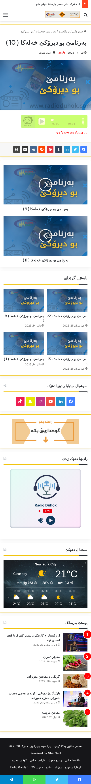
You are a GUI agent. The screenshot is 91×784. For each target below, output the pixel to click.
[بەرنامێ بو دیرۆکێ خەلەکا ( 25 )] (67, 343)
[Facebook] (83, 149)
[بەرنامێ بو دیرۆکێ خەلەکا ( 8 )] (24, 300)
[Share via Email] (25, 149)
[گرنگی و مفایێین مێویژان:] (75, 681)
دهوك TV (37, 767)
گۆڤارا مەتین (19, 760)
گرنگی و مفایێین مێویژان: (43, 676)
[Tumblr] (58, 149)
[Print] (16, 149)
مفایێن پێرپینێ (51, 712)
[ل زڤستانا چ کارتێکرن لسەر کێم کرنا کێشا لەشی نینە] (75, 642)
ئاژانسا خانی (37, 760)
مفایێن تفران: (51, 657)
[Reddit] (41, 149)
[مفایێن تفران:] (75, 663)
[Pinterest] (50, 149)
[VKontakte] (33, 149)
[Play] (50, 520)
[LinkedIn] (67, 149)
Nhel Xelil (54, 753)
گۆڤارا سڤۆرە (73, 767)
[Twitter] (75, 149)
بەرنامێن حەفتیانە (45, 31)
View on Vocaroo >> (71, 132)
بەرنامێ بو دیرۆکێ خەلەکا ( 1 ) (24, 359)
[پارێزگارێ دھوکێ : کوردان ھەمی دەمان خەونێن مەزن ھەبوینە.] (75, 699)
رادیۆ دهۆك (55, 760)
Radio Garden (19, 767)
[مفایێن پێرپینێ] (75, 718)
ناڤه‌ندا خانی (72, 760)
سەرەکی (78, 31)
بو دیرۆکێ (27, 31)
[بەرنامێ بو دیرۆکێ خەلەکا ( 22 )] (67, 300)
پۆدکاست (64, 31)
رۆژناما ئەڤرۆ (54, 767)
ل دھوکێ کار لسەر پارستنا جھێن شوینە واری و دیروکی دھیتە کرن (40, 4)
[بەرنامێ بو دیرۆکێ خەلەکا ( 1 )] (24, 343)
